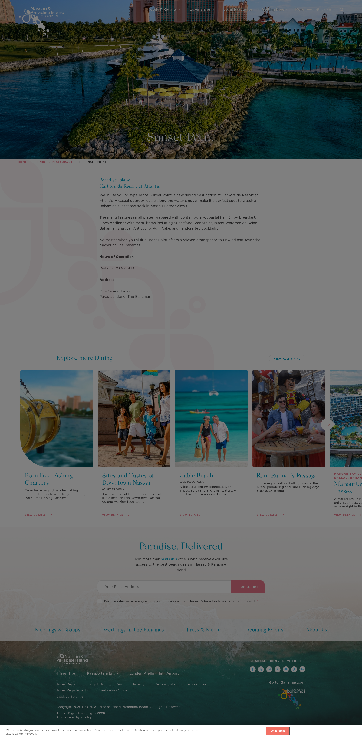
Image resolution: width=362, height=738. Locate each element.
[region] (181, 731)
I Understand (277, 731)
